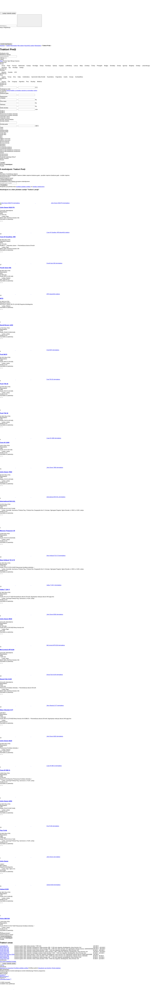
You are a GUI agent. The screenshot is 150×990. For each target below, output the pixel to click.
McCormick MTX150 (7, 649)
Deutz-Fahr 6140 (6, 679)
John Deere (4, 861)
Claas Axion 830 (4, 958)
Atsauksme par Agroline (44, 968)
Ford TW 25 (4, 384)
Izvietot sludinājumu (6, 180)
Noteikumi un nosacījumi (7, 968)
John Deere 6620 (6, 741)
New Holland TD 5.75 (7, 560)
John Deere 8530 (6, 619)
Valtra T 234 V (5, 589)
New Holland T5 (4, 957)
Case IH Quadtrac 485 (8, 237)
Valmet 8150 (4, 889)
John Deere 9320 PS (7, 207)
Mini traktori (21, 45)
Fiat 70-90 (3, 830)
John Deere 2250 (6, 801)
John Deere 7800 (6, 472)
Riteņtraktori (13, 45)
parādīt (2, 162)
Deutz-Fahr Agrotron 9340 (7, 954)
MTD (1, 298)
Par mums (3, 961)
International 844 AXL (7, 501)
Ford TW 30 (4, 413)
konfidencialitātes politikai (23, 186)
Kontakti (13, 961)
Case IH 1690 (4, 442)
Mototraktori (38, 45)
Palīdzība (8, 961)
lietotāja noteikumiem (38, 186)
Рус (3, 965)
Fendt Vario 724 (4, 948)
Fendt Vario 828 (4, 950)
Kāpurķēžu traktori (29, 45)
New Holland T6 (4, 953)
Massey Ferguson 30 (7, 531)
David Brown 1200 (6, 325)
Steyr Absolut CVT (6, 710)
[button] (75, 35)
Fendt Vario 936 (5, 268)
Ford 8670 (3, 354)
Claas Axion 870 (4, 951)
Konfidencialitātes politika (21, 968)
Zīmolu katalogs (56, 968)
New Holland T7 (4, 947)
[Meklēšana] (29, 20)
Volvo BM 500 (5, 918)
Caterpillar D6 (4, 946)
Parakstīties (4, 185)
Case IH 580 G (5, 770)
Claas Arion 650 (4, 956)
